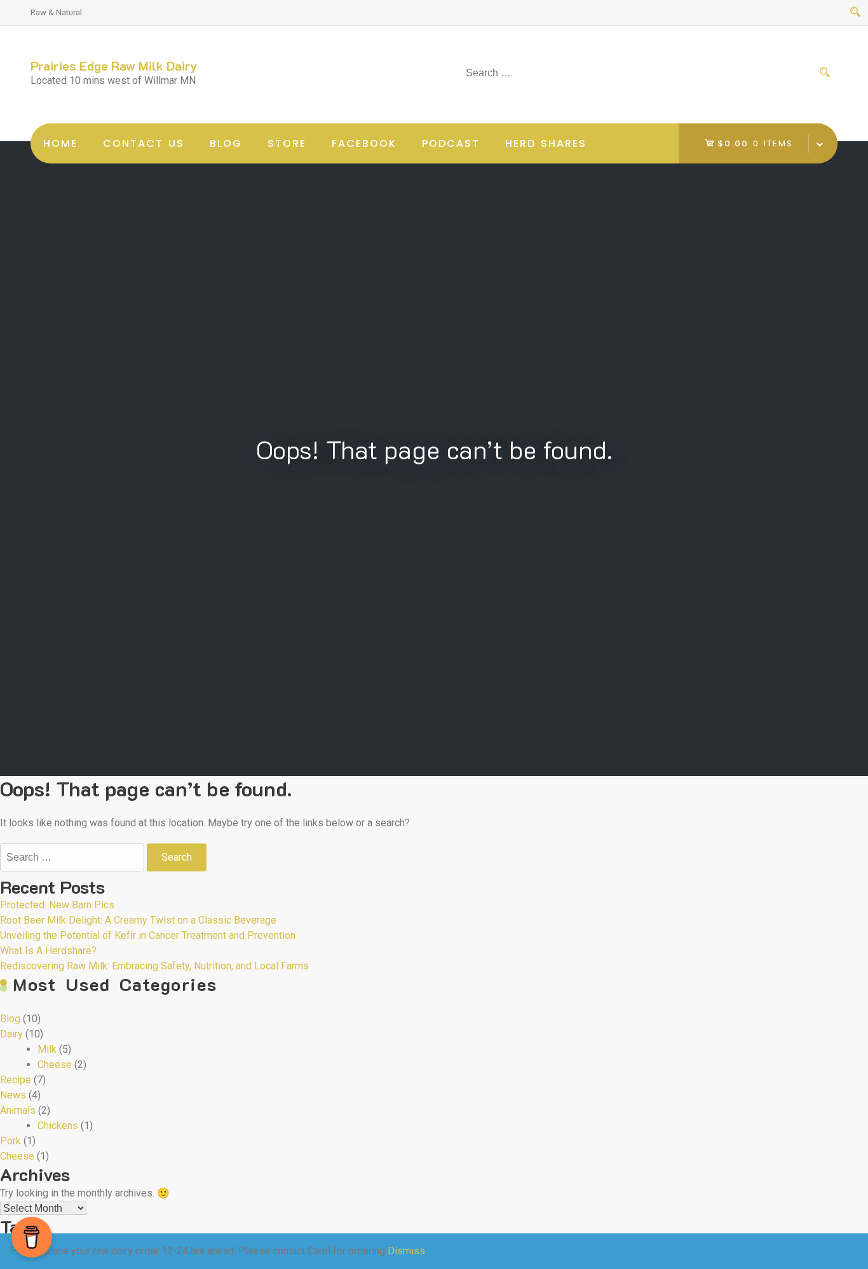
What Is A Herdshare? (48, 951)
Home (60, 143)
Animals (18, 1110)
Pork (10, 1141)
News (13, 1095)
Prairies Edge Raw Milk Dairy (114, 65)
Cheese (54, 1064)
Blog (226, 143)
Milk (47, 1049)
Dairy (11, 1034)
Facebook (364, 143)
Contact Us (143, 143)
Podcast (451, 143)
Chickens (57, 1126)
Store (287, 143)
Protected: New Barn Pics (57, 905)
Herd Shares (546, 143)
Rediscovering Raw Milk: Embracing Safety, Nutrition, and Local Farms (154, 966)
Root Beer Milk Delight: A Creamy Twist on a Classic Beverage (138, 920)
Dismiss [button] (406, 1251)
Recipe (15, 1080)
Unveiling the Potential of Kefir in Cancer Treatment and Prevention (147, 935)
